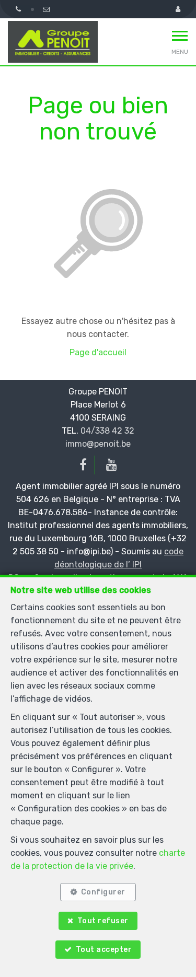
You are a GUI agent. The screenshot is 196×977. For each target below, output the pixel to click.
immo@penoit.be (98, 444)
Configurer (103, 892)
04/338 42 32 (107, 431)
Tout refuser (103, 920)
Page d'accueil (98, 352)
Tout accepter (104, 949)
